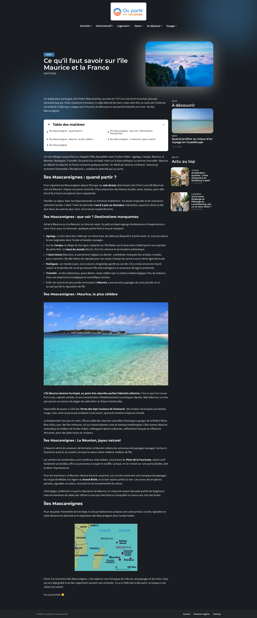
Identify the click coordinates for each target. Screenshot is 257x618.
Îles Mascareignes (58, 145)
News (49, 54)
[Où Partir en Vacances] (128, 11)
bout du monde (75, 249)
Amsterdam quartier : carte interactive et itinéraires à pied (200, 176)
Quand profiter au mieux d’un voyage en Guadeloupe (192, 140)
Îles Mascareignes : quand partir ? (66, 130)
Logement (196, 194)
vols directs (109, 185)
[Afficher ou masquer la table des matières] (125, 124)
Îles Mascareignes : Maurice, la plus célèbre (71, 139)
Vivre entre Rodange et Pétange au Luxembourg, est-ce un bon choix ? (201, 201)
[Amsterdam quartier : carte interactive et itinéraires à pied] (180, 176)
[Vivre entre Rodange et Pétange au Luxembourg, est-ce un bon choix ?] (180, 201)
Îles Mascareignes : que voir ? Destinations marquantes (131, 132)
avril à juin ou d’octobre (110, 205)
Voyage (195, 170)
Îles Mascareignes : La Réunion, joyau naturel (132, 139)
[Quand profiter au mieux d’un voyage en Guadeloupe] (192, 120)
